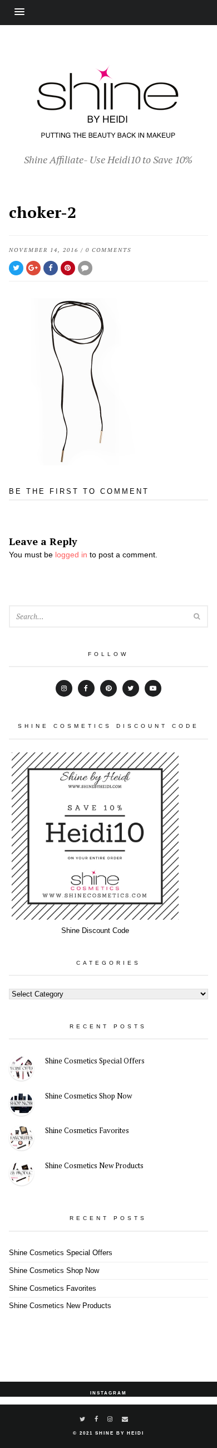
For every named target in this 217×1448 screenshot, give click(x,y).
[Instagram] (64, 688)
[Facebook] (86, 688)
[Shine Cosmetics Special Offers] (21, 1070)
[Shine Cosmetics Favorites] (21, 1139)
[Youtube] (153, 688)
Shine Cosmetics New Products (94, 1165)
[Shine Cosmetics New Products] (21, 1174)
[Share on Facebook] (50, 268)
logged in (71, 554)
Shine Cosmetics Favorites (87, 1130)
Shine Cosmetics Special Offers (95, 1061)
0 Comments (108, 250)
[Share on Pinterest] (68, 268)
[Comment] (85, 268)
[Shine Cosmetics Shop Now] (21, 1105)
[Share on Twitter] (16, 268)
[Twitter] (130, 688)
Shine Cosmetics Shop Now (88, 1096)
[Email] (125, 1419)
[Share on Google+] (33, 268)
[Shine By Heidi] (108, 132)
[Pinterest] (108, 688)
